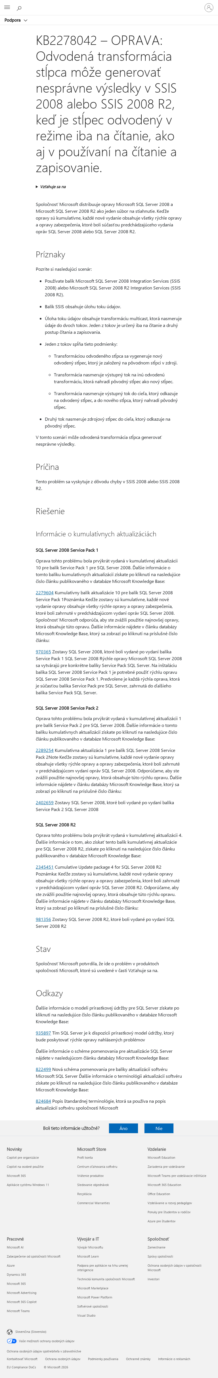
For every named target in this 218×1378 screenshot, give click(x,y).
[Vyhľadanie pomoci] (20, 7)
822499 (43, 1069)
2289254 (45, 750)
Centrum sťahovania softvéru (97, 1166)
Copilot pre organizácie (23, 1157)
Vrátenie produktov (90, 1175)
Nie (159, 1128)
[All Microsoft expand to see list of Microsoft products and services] (7, 7)
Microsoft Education (161, 1157)
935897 (43, 1033)
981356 (43, 919)
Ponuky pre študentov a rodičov (169, 1212)
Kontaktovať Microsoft (22, 1359)
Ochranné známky (138, 1359)
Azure (11, 1265)
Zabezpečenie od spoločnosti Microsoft (33, 1256)
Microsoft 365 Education (164, 1185)
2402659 (45, 802)
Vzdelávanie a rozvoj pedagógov (170, 1203)
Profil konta (85, 1157)
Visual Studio (86, 1315)
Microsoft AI (15, 1247)
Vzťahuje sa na (53, 186)
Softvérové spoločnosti (92, 1306)
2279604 (45, 592)
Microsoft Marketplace (92, 1288)
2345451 (45, 867)
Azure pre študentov (161, 1221)
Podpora (13, 20)
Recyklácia (84, 1194)
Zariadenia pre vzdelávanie (166, 1166)
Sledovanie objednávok (93, 1185)
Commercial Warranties (93, 1203)
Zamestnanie (156, 1247)
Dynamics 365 (16, 1274)
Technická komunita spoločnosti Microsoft (106, 1279)
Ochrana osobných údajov (62, 1359)
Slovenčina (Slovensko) (30, 1331)
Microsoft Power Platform (94, 1297)
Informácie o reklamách (174, 1359)
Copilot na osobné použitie (25, 1166)
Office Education (159, 1194)
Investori (154, 1279)
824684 (43, 1101)
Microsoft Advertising (21, 1293)
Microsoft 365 (16, 1175)
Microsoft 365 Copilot (22, 1302)
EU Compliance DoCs (21, 1367)
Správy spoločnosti (160, 1256)
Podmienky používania (103, 1359)
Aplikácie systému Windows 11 (28, 1185)
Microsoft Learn (88, 1256)
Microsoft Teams (18, 1311)
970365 (43, 651)
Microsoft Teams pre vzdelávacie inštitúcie (177, 1175)
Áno (123, 1128)
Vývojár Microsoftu (90, 1247)
